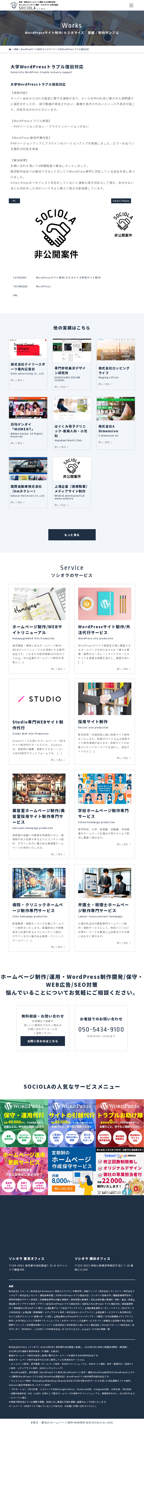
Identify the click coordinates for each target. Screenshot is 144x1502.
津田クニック (90, 1291)
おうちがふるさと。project (76, 1328)
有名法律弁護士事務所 (102, 1299)
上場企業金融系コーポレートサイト (102, 1307)
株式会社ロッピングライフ (80, 1312)
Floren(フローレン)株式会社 (116, 1324)
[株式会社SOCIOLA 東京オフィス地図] (39, 1226)
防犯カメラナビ (62, 1291)
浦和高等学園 (46, 1295)
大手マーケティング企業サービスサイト (81, 1320)
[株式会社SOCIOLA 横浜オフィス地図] (105, 1226)
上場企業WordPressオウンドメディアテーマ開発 (78, 1316)
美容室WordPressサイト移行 (28, 1307)
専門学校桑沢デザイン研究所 (23, 1299)
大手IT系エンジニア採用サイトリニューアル (37, 1320)
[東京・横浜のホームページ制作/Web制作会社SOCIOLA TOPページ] (10, 49)
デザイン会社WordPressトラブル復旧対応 (58, 1303)
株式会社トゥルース (18, 1291)
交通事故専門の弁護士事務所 (54, 1299)
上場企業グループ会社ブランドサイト (63, 1307)
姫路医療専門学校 (122, 1295)
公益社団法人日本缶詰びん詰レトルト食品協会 (76, 1324)
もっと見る (72, 535)
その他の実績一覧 (101, 1328)
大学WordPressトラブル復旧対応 (72, 1295)
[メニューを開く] (131, 5)
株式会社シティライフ (110, 1291)
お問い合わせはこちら (42, 1041)
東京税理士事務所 (80, 1299)
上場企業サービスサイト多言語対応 (113, 1312)
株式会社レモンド (29, 1295)
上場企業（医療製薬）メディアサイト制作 (43, 1312)
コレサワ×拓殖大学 (101, 1295)
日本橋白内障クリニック (39, 1324)
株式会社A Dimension (42, 1291)
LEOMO (39, 1328)
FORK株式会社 (52, 1328)
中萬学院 (77, 1291)
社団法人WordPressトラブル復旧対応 (101, 1303)
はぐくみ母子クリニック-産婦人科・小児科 (30, 1316)
